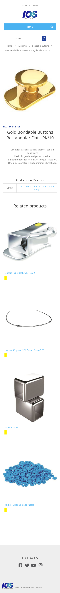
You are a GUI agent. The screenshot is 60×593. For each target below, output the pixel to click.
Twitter (26, 565)
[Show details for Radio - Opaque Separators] (30, 474)
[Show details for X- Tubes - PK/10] (30, 396)
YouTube (33, 565)
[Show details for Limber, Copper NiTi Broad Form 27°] (30, 319)
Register (26, 5)
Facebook (20, 565)
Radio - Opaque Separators (19, 504)
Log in (35, 5)
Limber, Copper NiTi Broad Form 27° (24, 350)
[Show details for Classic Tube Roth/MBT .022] (30, 242)
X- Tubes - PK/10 (13, 427)
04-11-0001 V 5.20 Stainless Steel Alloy (37, 188)
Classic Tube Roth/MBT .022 (19, 273)
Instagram (40, 565)
